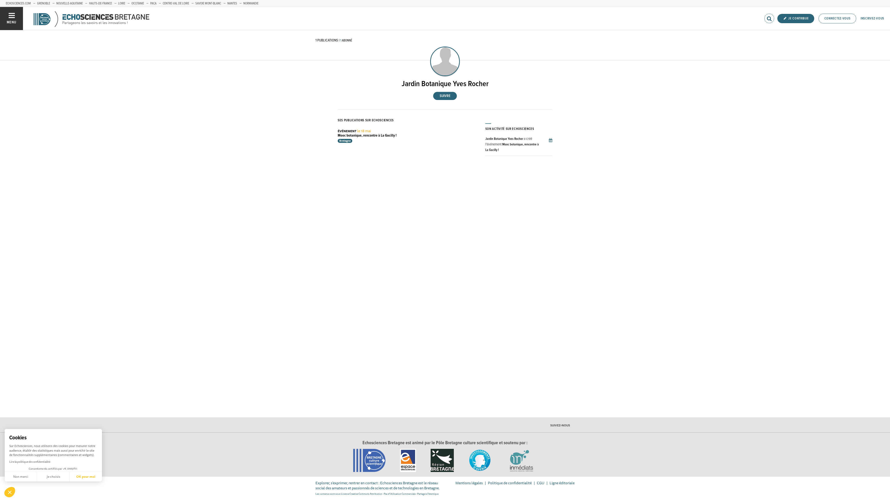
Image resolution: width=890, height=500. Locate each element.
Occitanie (137, 3)
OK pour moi (85, 476)
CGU (540, 483)
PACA (153, 3)
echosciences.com (18, 3)
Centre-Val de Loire (176, 3)
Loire (121, 3)
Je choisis (53, 476)
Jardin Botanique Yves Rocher (504, 139)
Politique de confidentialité (510, 483)
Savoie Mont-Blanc (208, 3)
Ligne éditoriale (562, 483)
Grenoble (43, 3)
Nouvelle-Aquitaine (69, 3)
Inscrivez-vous (872, 18)
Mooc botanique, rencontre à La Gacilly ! (367, 135)
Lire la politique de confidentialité (29, 461)
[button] (9, 492)
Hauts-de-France (100, 3)
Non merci (20, 476)
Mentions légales (469, 483)
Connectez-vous (837, 18)
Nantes (232, 3)
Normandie (250, 3)
